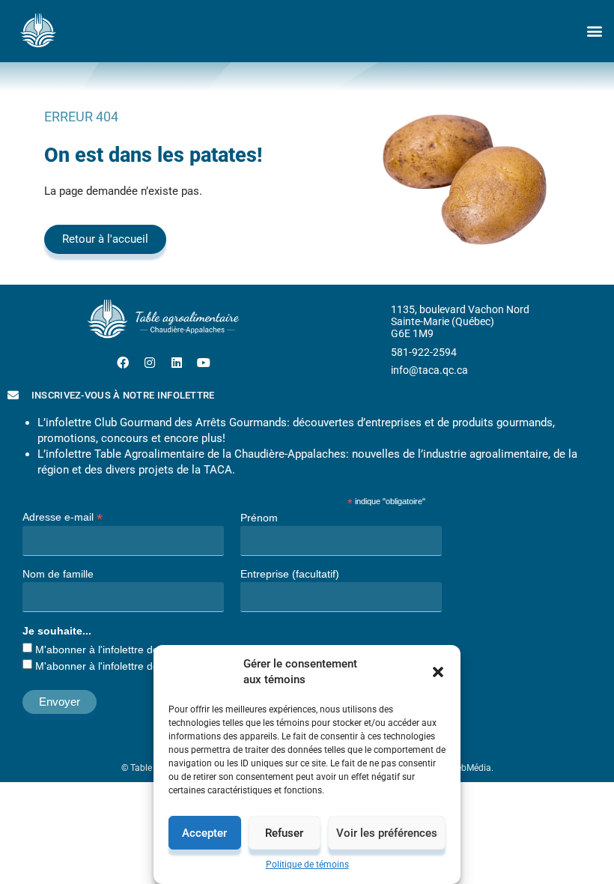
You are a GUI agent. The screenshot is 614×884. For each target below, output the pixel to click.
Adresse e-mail (62, 516)
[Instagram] (150, 363)
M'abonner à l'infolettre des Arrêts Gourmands (144, 650)
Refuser (284, 833)
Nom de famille (58, 574)
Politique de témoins (307, 864)
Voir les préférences (386, 833)
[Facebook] (123, 363)
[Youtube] (204, 363)
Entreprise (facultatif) (289, 574)
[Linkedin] (177, 363)
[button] (438, 671)
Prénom (259, 517)
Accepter (204, 833)
